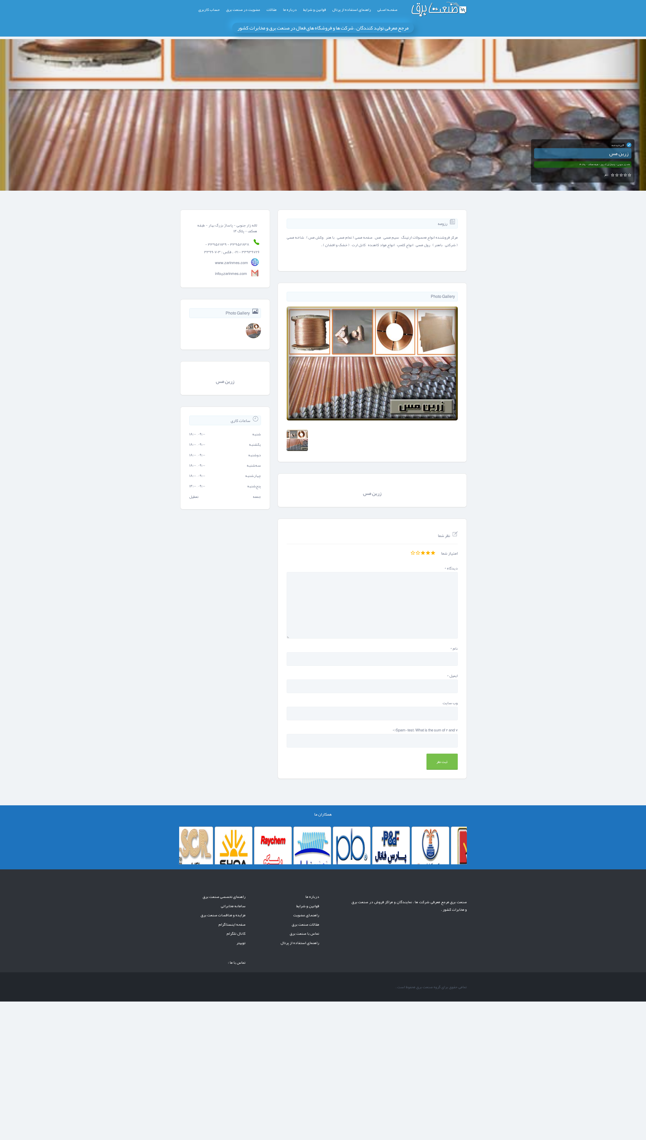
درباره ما (290, 9)
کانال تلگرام (236, 933)
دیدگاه (451, 568)
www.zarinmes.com (231, 263)
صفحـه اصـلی (387, 9)
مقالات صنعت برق (305, 924)
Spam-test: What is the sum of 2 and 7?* (425, 730)
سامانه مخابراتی (233, 906)
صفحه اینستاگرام (232, 924)
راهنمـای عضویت (306, 915)
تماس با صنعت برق (304, 933)
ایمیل (452, 675)
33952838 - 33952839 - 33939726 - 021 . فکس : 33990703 (232, 248)
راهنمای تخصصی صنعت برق (224, 896)
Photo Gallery (443, 297)
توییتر (241, 943)
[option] (372, 363)
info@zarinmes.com (231, 273)
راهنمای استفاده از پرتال (351, 9)
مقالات (271, 9)
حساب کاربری (209, 9)
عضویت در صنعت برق (243, 9)
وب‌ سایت (450, 703)
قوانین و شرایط (314, 9)
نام (454, 648)
